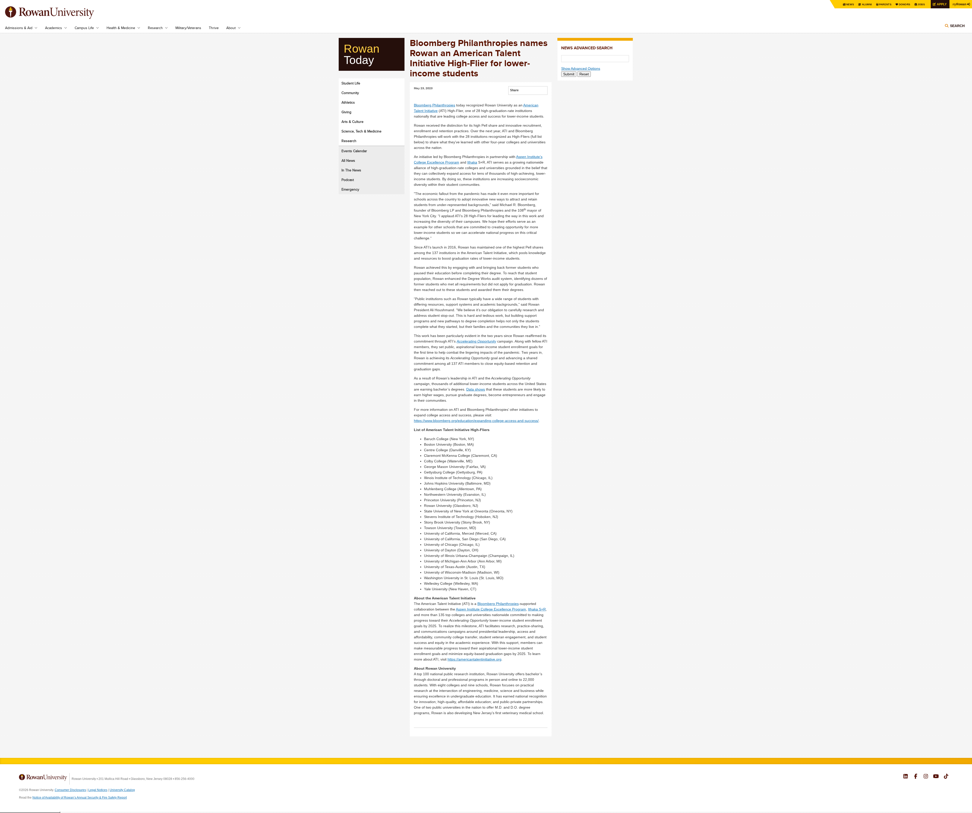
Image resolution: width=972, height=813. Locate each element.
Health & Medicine (121, 27)
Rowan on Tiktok (946, 777)
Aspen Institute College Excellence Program (491, 609)
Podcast (347, 179)
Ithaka (472, 162)
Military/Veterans (188, 27)
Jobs (921, 4)
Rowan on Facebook (916, 777)
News (850, 4)
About (231, 27)
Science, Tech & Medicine (361, 131)
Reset (584, 74)
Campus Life (84, 27)
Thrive (214, 27)
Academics (53, 27)
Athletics (348, 102)
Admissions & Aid (18, 27)
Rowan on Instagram (926, 777)
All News (348, 160)
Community (350, 92)
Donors (904, 4)
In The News (351, 170)
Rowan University (57, 12)
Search (957, 26)
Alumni (867, 4)
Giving (346, 112)
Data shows (475, 389)
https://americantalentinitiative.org (474, 659)
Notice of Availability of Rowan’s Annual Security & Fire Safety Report (79, 797)
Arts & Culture (352, 121)
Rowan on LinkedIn (905, 777)
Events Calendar (354, 150)
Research (155, 27)
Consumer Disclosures (70, 790)
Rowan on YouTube (936, 777)
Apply (942, 4)
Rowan (959, 4)
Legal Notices (97, 790)
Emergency (350, 189)
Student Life (350, 83)
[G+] (523, 91)
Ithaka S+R (537, 609)
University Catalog (122, 790)
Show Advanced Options (580, 68)
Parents (885, 4)
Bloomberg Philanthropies (434, 105)
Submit (568, 74)
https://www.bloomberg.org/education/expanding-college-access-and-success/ (476, 421)
